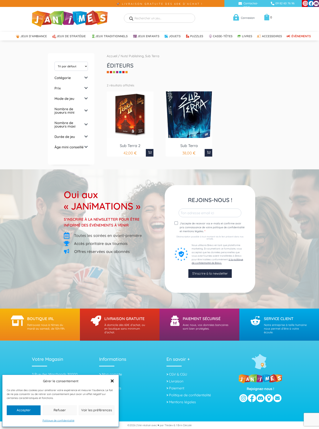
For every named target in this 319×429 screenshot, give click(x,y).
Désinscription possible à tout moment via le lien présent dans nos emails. (209, 238)
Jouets (175, 36)
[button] (112, 381)
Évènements (301, 36)
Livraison (176, 381)
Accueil (112, 56)
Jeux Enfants (148, 36)
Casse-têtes (222, 36)
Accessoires (272, 36)
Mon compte (112, 374)
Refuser (60, 410)
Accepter (24, 410)
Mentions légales (182, 402)
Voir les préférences (96, 410)
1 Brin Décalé (184, 425)
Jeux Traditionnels (111, 36)
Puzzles (196, 36)
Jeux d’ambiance (33, 36)
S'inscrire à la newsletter (210, 273)
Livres (247, 36)
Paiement (176, 388)
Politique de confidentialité (58, 420)
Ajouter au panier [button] (149, 153)
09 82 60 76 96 (284, 3)
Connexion (248, 17)
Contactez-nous (250, 5)
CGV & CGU (178, 374)
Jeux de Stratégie (71, 36)
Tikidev (168, 425)
